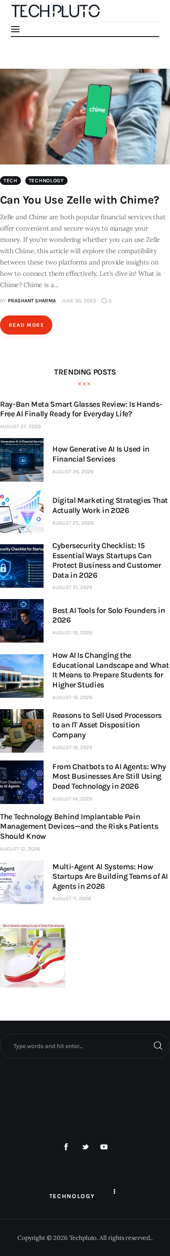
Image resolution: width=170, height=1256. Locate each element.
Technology (46, 181)
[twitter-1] (85, 1147)
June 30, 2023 (78, 301)
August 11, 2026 (71, 898)
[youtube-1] (104, 1147)
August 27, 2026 (20, 426)
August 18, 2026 (72, 633)
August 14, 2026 (72, 799)
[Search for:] (85, 1046)
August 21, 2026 (72, 587)
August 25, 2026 (73, 523)
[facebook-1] (66, 1147)
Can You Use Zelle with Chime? (79, 200)
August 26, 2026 (73, 472)
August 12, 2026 (20, 849)
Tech (10, 181)
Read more (26, 325)
